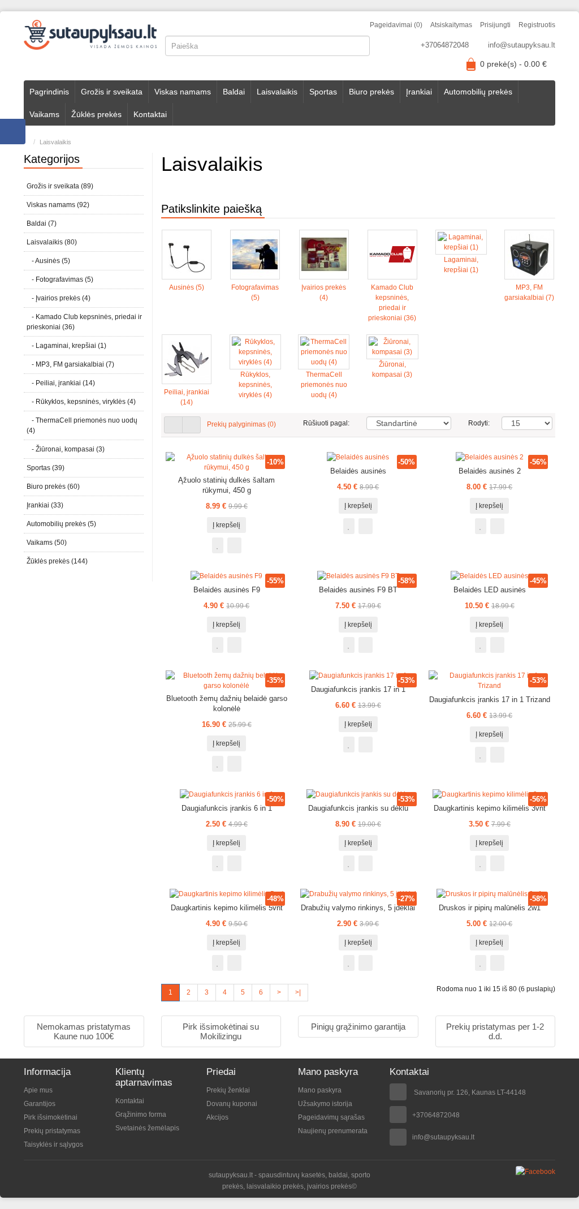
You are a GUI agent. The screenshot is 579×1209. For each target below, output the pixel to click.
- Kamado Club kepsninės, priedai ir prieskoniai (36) (84, 322)
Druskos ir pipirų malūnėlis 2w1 (490, 907)
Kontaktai (150, 114)
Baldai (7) (42, 223)
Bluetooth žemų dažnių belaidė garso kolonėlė (226, 703)
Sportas (323, 91)
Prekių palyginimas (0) (241, 424)
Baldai (234, 91)
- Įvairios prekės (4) (58, 298)
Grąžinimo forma (140, 1114)
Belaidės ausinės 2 (490, 471)
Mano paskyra (320, 1090)
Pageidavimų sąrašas (331, 1117)
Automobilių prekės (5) (61, 524)
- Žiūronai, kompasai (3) (66, 449)
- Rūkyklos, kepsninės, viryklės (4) (81, 402)
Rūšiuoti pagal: (326, 423)
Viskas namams (182, 91)
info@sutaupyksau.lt (521, 45)
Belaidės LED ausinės (489, 590)
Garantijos (39, 1104)
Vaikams (44, 114)
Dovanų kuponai (231, 1104)
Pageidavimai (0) (396, 25)
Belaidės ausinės (358, 471)
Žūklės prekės (96, 114)
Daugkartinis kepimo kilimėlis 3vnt (490, 808)
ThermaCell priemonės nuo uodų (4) (324, 385)
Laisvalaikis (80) (52, 242)
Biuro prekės (371, 91)
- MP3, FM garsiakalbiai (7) (70, 364)
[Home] (26, 142)
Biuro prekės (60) (53, 487)
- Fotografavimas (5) (60, 279)
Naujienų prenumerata (333, 1131)
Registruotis (536, 25)
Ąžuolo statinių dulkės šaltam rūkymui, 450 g (226, 485)
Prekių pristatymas (52, 1131)
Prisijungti (495, 25)
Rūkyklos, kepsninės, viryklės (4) (255, 385)
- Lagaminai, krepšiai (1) (66, 346)
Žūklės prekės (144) (57, 561)
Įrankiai (419, 91)
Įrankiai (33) (45, 505)
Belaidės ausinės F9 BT (358, 590)
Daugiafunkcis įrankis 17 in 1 (358, 689)
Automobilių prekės (478, 91)
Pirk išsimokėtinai (50, 1117)
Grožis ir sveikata (111, 91)
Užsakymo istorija (325, 1104)
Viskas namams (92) (58, 205)
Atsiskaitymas (451, 25)
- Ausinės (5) (48, 261)
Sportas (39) (45, 468)
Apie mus (38, 1090)
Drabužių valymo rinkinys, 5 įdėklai (358, 907)
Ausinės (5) (186, 287)
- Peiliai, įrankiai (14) (61, 383)
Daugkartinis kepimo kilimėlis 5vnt (227, 907)
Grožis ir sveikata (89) (60, 186)
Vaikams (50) (47, 543)
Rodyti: (476, 423)
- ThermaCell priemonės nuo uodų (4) (82, 425)
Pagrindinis (49, 91)
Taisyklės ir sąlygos (53, 1144)
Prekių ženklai (228, 1090)
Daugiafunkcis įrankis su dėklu (358, 808)
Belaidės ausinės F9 (226, 590)
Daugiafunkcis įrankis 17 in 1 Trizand (489, 699)
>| (298, 992)
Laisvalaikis (277, 91)
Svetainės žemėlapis (147, 1128)
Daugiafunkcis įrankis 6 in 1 (227, 808)
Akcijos (217, 1117)
